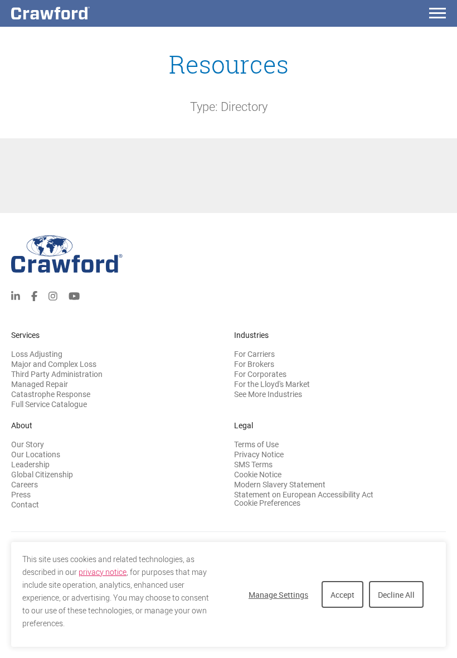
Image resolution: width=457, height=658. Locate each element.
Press (21, 494)
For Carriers (254, 354)
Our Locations (35, 454)
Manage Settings (278, 594)
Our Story (27, 444)
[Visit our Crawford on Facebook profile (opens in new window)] (34, 295)
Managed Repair (39, 384)
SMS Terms (253, 464)
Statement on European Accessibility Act (303, 494)
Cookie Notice (257, 474)
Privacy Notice (259, 454)
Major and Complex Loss (53, 364)
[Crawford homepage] (228, 254)
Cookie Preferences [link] (267, 503)
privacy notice (103, 572)
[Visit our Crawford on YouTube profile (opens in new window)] (74, 295)
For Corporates (260, 374)
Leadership (30, 464)
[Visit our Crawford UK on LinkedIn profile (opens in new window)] (15, 295)
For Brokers (254, 364)
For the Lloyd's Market (272, 384)
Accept (342, 594)
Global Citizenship (42, 474)
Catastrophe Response (50, 394)
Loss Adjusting (36, 354)
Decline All (396, 594)
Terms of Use (256, 444)
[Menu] (437, 15)
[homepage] (69, 13)
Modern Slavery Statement (279, 484)
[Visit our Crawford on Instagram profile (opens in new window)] (52, 295)
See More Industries (268, 394)
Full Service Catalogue (49, 404)
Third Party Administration (57, 374)
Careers (24, 484)
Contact (25, 504)
